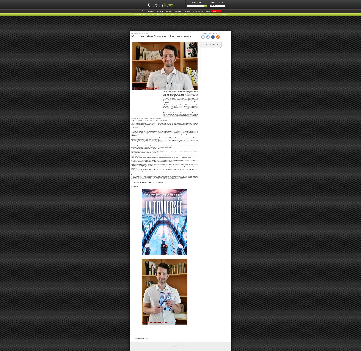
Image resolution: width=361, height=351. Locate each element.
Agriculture (171, 14)
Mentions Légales (173, 345)
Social (179, 14)
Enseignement (160, 14)
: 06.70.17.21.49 (180, 347)
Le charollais (201, 14)
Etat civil (160, 11)
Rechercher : (197, 2)
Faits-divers (150, 11)
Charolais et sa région (141, 14)
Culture (168, 11)
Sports (192, 14)
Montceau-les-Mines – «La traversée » (161, 36)
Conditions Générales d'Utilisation (184, 345)
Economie (178, 11)
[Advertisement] (147, 103)
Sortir (186, 14)
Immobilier (216, 11)
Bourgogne (223, 14)
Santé (208, 11)
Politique (187, 11)
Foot (152, 14)
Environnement (198, 11)
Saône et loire (212, 14)
